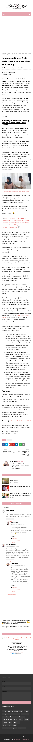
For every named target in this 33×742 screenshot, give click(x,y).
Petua (20, 719)
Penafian (23, 737)
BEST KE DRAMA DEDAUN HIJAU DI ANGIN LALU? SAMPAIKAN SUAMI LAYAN (20, 495)
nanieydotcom (11, 544)
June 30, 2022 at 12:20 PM (18, 565)
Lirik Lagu (21, 716)
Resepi (5, 722)
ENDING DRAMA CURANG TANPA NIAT (20, 487)
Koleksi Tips (13, 716)
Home (3, 53)
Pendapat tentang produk (10, 719)
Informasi (16, 714)
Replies (10, 521)
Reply (8, 518)
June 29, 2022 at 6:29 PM (13, 512)
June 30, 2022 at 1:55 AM (13, 546)
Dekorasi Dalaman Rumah (15, 711)
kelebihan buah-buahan (9, 725)
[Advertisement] (16, 34)
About (16, 737)
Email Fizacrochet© (16, 652)
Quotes (26, 719)
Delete (12, 518)
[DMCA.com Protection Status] (16, 654)
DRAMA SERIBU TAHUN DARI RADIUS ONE (18, 479)
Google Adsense (7, 714)
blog (10, 722)
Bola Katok (10, 510)
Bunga (4, 711)
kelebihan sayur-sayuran (9, 728)
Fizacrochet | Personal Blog (22, 739)
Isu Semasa (25, 714)
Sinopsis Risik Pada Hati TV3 (21, 421)
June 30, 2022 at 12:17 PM (17, 524)
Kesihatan (5, 716)
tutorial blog (21, 728)
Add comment (11, 594)
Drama (8, 53)
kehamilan (16, 722)
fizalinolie (5, 68)
